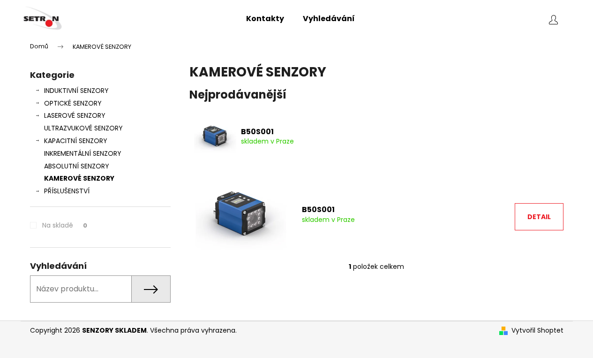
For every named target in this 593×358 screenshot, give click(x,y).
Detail (539, 216)
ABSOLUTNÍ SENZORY (76, 166)
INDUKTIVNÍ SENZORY (76, 90)
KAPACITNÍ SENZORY (75, 140)
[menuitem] (265, 19)
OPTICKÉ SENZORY (73, 103)
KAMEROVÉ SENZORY (79, 178)
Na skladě (64, 225)
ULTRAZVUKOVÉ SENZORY (83, 128)
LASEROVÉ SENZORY (74, 115)
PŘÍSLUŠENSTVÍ (67, 191)
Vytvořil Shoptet (537, 330)
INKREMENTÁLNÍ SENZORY (82, 153)
